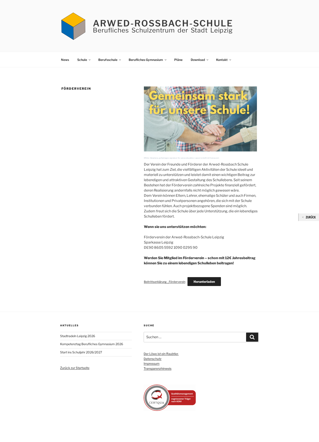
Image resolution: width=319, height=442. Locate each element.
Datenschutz (152, 359)
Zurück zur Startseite (74, 368)
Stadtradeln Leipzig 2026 (77, 336)
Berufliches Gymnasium (146, 60)
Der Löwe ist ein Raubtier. (161, 354)
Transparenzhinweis (157, 368)
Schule (82, 60)
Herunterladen (204, 281)
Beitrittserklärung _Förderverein (164, 281)
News (65, 60)
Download (198, 60)
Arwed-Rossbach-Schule (163, 23)
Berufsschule (107, 60)
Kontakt (222, 60)
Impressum (152, 363)
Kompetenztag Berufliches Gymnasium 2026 (91, 344)
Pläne (178, 60)
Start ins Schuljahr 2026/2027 (81, 352)
